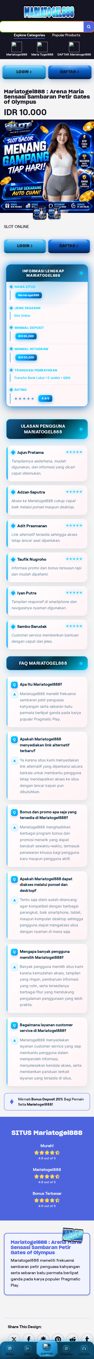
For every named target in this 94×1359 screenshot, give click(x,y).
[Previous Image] (4, 167)
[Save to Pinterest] (58, 1339)
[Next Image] (90, 167)
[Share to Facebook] (28, 1339)
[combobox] (42, 27)
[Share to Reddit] (72, 1339)
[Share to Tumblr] (87, 1339)
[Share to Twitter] (14, 1339)
